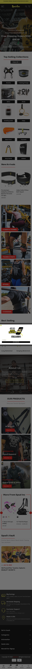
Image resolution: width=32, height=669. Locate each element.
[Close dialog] (1, 325)
